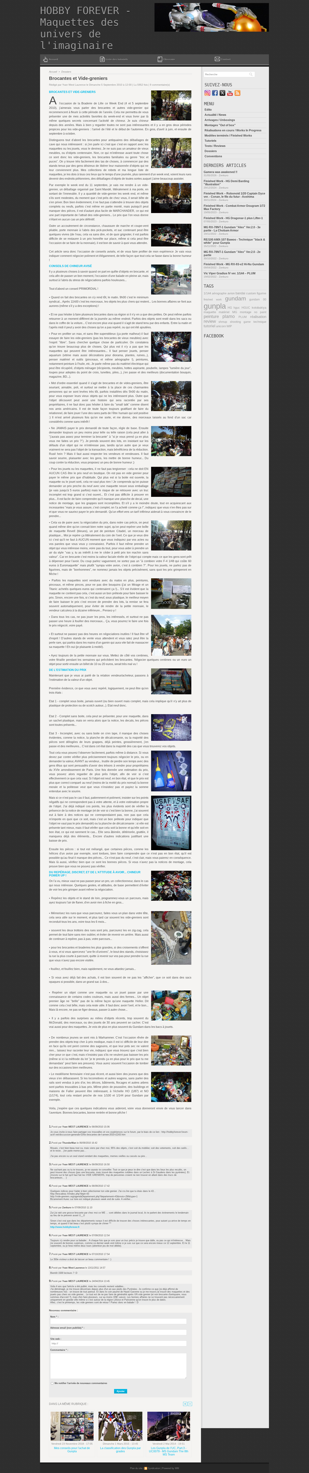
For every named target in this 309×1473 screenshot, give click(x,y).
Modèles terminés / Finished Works (228, 135)
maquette (210, 312)
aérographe (219, 293)
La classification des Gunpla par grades (120, 1450)
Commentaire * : (59, 1350)
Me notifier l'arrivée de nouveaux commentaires (81, 1383)
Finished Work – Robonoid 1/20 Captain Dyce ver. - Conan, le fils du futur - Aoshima (234, 195)
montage (245, 312)
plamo (228, 316)
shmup (223, 321)
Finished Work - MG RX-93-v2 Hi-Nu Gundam (234, 264)
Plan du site (136, 1468)
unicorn (221, 326)
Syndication (154, 1468)
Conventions (213, 156)
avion (231, 293)
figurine (261, 293)
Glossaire (169, 59)
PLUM (243, 316)
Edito (208, 109)
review (210, 321)
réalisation (258, 317)
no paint (260, 312)
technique (259, 321)
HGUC (246, 307)
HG (230, 307)
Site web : (55, 1339)
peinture (211, 316)
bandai (240, 293)
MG (234, 312)
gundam (235, 298)
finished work (213, 299)
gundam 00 (257, 299)
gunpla (215, 306)
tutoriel (209, 326)
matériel (224, 312)
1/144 (207, 293)
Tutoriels (210, 140)
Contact (225, 59)
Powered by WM (170, 1468)
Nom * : (54, 1316)
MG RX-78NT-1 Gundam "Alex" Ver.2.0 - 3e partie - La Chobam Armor (232, 229)
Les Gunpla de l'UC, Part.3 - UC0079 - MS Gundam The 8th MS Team (168, 1451)
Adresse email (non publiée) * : (67, 1327)
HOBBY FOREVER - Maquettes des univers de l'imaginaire (85, 28)
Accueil (53, 59)
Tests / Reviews (215, 145)
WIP (229, 326)
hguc (237, 307)
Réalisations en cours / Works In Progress (233, 130)
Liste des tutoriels (116, 59)
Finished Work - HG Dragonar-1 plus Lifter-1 (233, 218)
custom (251, 293)
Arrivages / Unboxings (220, 120)
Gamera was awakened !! (220, 172)
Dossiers (66, 71)
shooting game (240, 321)
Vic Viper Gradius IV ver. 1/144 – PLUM (229, 273)
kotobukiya (259, 307)
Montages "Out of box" (220, 125)
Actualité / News (215, 114)
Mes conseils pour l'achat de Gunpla (72, 1450)
